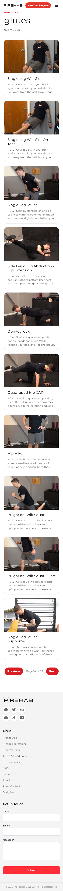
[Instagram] (22, 710)
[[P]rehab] (31, 700)
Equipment (9, 774)
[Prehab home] (13, 5)
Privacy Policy (11, 762)
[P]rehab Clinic (11, 749)
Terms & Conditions (15, 756)
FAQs (6, 768)
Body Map (9, 792)
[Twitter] (14, 710)
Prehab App (10, 737)
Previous (13, 671)
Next (52, 671)
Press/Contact (11, 786)
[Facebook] (6, 710)
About (6, 780)
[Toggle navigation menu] (56, 5)
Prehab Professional (15, 743)
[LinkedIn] (22, 718)
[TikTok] (14, 718)
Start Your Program (38, 5)
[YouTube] (6, 718)
